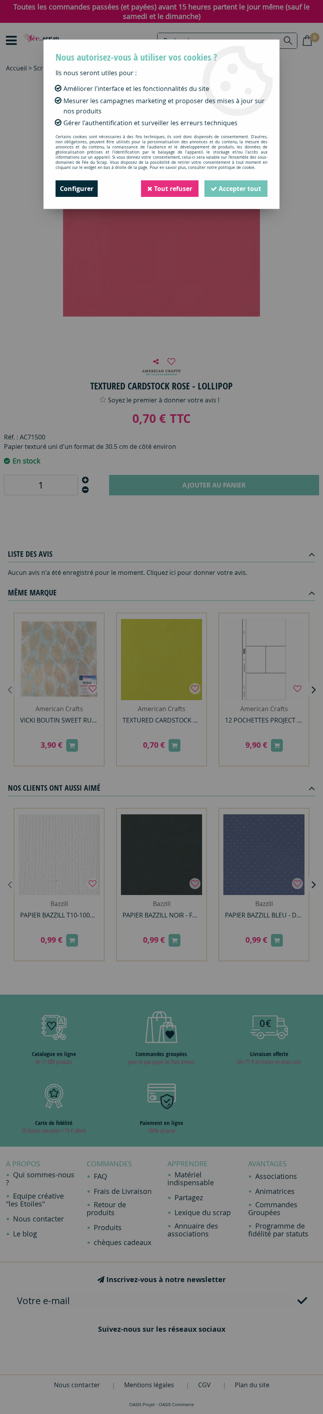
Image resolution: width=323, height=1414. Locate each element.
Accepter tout (239, 188)
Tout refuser (172, 188)
